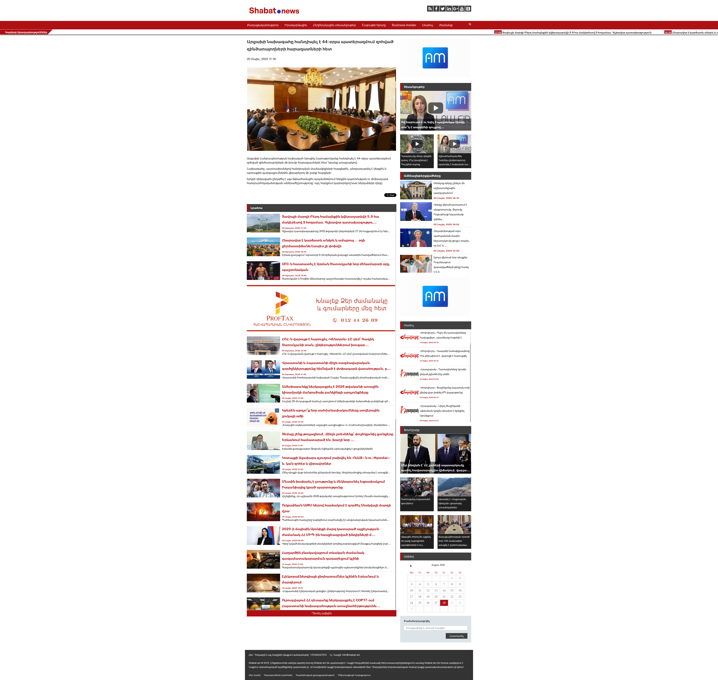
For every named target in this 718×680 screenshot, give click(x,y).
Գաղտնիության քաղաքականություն (315, 675)
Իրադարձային (296, 25)
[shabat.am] (275, 14)
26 (427, 602)
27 (436, 602)
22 (451, 596)
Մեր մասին (255, 675)
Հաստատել (456, 636)
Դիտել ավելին (322, 613)
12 (427, 590)
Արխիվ (409, 556)
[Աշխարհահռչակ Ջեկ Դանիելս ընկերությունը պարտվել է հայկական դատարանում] (454, 143)
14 (444, 590)
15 (451, 590)
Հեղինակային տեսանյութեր (334, 25)
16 (459, 590)
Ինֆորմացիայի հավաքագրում (354, 675)
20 (436, 596)
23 (459, 596)
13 (436, 590)
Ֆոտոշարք (411, 430)
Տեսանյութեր (414, 87)
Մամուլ (427, 25)
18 (419, 596)
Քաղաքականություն (263, 25)
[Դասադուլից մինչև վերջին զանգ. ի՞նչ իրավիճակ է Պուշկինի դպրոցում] (417, 143)
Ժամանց (445, 25)
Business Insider (404, 25)
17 (411, 596)
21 (444, 596)
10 (411, 590)
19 (427, 596)
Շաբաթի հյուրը (374, 25)
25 (419, 602)
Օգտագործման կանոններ (278, 675)
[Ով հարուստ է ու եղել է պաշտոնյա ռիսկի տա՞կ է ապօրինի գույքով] (435, 111)
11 (419, 590)
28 (444, 602)
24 (411, 602)
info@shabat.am (351, 654)
